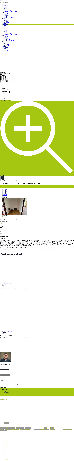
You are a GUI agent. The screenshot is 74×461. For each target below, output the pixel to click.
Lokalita (2, 72)
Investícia (4, 87)
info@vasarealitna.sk (4, 418)
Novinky (4, 23)
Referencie (6, 21)
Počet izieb (2, 75)
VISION (7, 459)
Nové (3, 90)
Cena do (2, 77)
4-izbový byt (28, 428)
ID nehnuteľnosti (3, 82)
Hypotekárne (7, 16)
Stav (1, 74)
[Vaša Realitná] (3, 0)
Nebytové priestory (8, 10)
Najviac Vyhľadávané (7, 89)
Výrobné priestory (3, 430)
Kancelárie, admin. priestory (12, 429)
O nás (3, 18)
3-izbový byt (20, 428)
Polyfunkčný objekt (45, 429)
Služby (3, 12)
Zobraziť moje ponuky (4, 369)
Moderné (4, 88)
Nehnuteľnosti (5, 5)
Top (3, 98)
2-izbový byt (11, 428)
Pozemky (6, 9)
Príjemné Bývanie (6, 92)
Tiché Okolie (5, 97)
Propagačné (6, 15)
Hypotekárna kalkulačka (9, 17)
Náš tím (6, 19)
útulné (4, 99)
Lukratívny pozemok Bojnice (6, 335)
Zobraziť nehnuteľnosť (7, 283)
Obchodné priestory (38, 429)
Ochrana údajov (7, 22)
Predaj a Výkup (5, 24)
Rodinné (4, 93)
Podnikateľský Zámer (7, 91)
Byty (5, 6)
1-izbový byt (3, 428)
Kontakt (4, 25)
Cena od (2, 76)
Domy (5, 7)
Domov (3, 4)
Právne (5, 14)
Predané (6, 423)
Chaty (5, 8)
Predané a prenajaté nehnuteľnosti (11, 11)
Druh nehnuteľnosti (4, 73)
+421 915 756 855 (5, 50)
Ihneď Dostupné (6, 86)
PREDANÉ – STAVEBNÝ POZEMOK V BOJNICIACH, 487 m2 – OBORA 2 (15, 288)
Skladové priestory (67, 429)
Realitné (6, 13)
